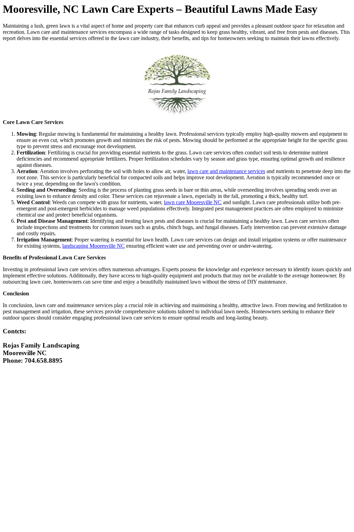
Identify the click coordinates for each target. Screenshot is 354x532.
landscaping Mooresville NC (93, 246)
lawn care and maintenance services (226, 171)
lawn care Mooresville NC (193, 202)
